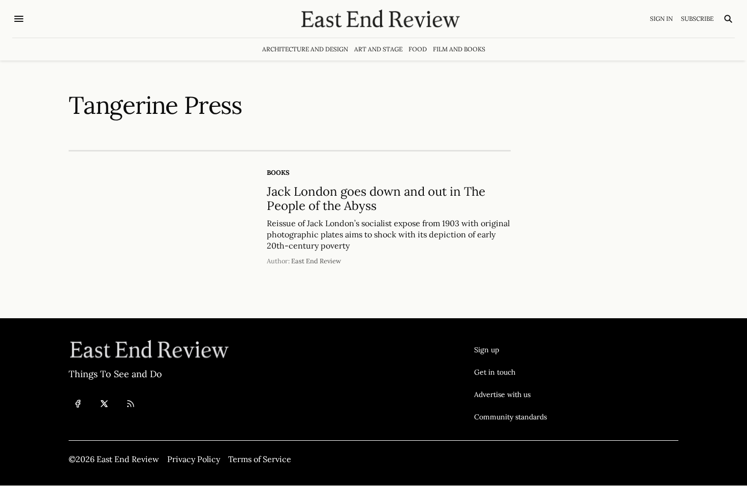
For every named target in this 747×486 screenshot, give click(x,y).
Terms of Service (259, 459)
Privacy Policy (193, 459)
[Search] (728, 18)
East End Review (316, 261)
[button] (510, 350)
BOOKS (278, 172)
